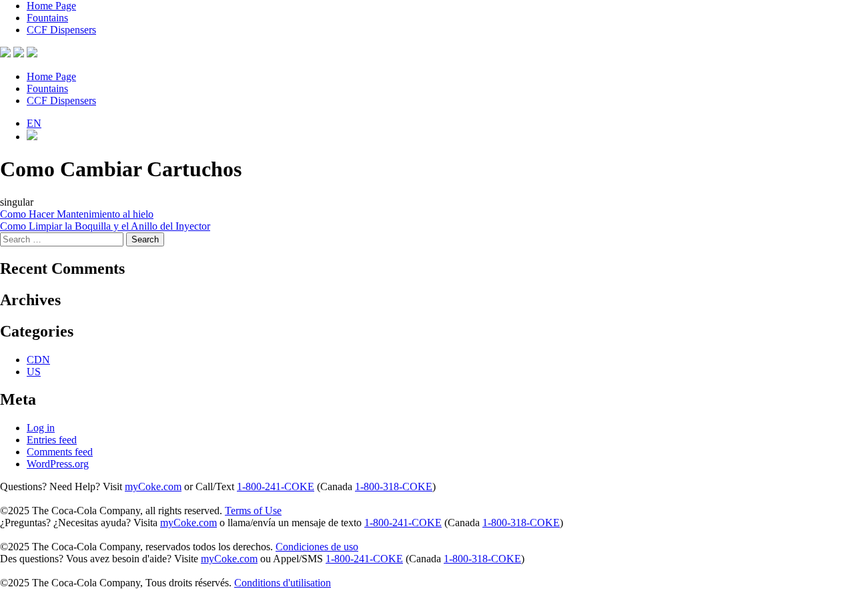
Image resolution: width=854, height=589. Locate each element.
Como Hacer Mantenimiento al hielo (76, 214)
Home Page (51, 5)
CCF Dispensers (61, 29)
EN (34, 123)
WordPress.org (58, 463)
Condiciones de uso (317, 546)
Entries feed (52, 439)
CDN (38, 359)
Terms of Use (253, 510)
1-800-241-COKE (275, 486)
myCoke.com (153, 486)
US (34, 371)
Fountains (47, 17)
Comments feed (60, 451)
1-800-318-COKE (393, 486)
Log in (41, 427)
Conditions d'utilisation (282, 582)
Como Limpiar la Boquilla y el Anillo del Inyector (105, 226)
